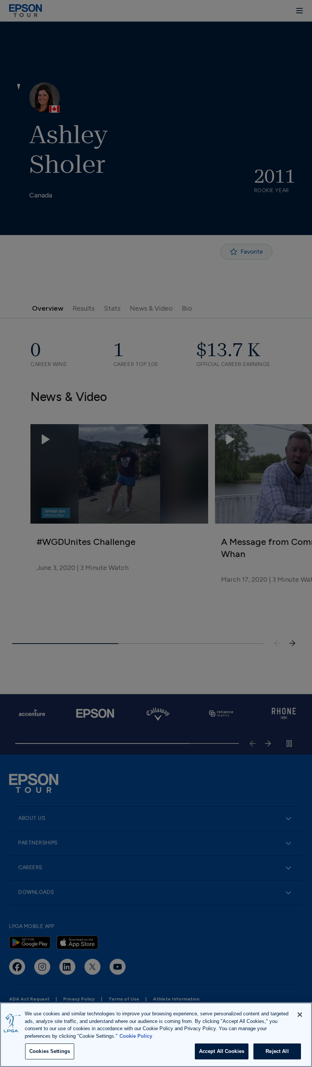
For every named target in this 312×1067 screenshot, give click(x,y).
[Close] (299, 1014)
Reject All (277, 1051)
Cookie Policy (135, 1036)
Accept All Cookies (221, 1051)
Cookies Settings (49, 1051)
